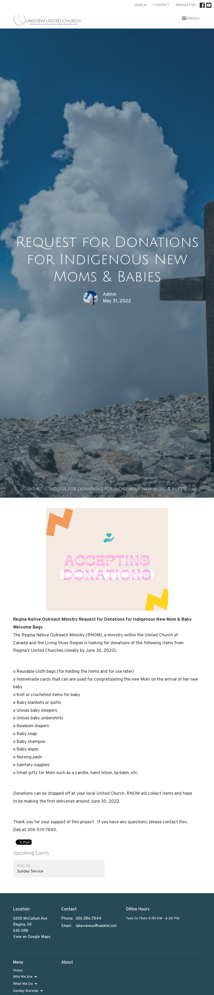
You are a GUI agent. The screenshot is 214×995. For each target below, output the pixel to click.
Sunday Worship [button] (25, 991)
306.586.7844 (88, 918)
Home (18, 970)
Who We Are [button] (23, 977)
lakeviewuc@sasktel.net (96, 926)
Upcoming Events (31, 854)
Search (140, 5)
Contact (161, 5)
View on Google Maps (31, 937)
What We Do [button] (23, 984)
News (35, 489)
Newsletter (186, 5)
